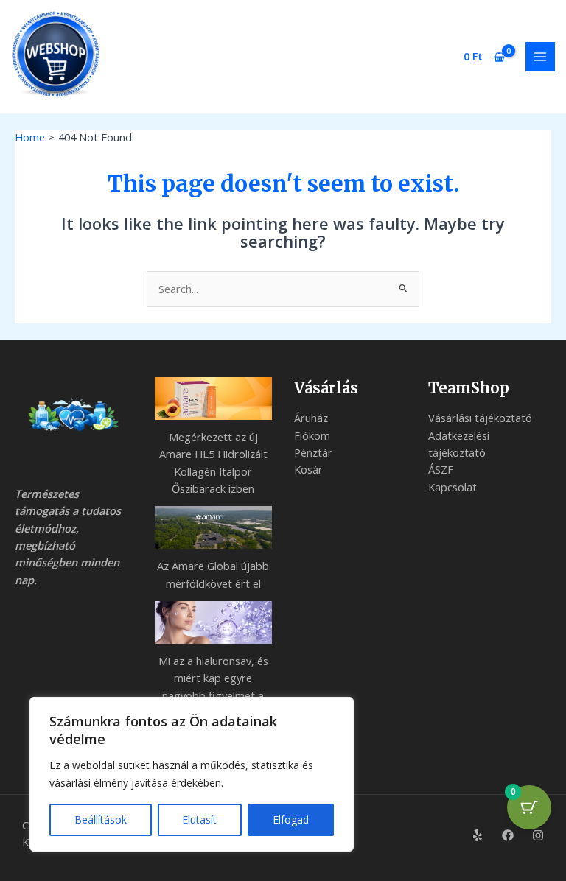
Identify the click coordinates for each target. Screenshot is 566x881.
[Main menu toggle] (540, 56)
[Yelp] (477, 835)
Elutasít (199, 819)
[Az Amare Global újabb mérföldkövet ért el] (214, 527)
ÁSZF (440, 469)
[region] (191, 774)
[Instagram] (538, 835)
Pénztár (313, 452)
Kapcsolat (452, 487)
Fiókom (312, 435)
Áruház (311, 417)
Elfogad (291, 819)
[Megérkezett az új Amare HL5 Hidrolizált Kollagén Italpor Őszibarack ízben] (214, 398)
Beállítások (100, 819)
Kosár (308, 469)
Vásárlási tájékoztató (480, 417)
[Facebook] (508, 835)
